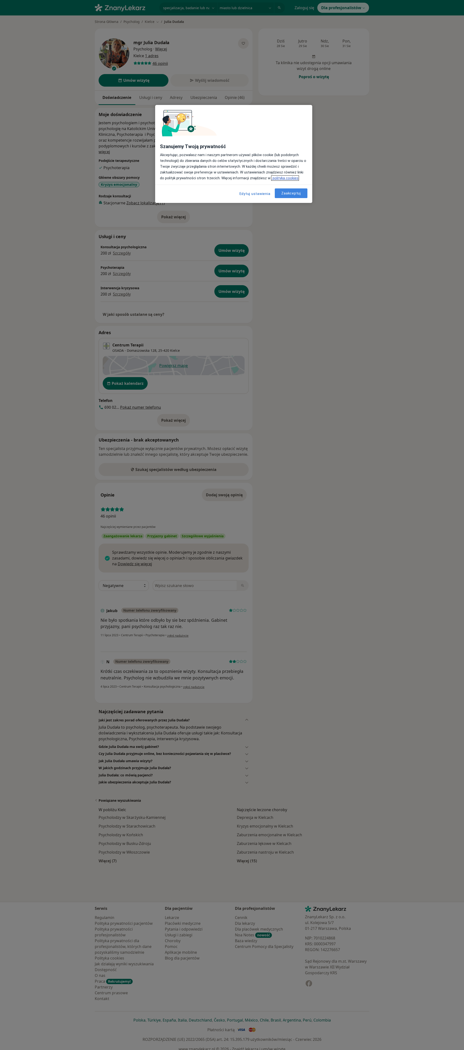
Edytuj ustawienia (254, 194)
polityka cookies (285, 178)
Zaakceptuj (291, 193)
